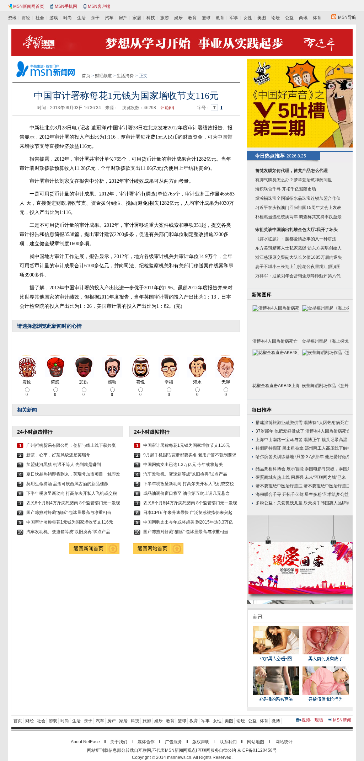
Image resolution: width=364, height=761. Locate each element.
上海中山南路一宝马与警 (279, 439)
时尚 (67, 17)
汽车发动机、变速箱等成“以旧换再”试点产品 (68, 531)
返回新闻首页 (88, 548)
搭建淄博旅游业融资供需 (279, 422)
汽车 (109, 17)
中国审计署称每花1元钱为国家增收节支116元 (69, 522)
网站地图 (255, 741)
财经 (26, 17)
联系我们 (228, 741)
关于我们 (118, 741)
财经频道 (103, 75)
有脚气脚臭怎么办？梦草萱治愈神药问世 (293, 179)
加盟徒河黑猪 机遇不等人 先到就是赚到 (63, 464)
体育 (317, 17)
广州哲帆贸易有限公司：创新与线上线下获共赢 (71, 445)
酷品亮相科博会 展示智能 (280, 468)
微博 (276, 720)
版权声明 (200, 741)
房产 (123, 17)
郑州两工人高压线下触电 (328, 448)
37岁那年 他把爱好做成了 (280, 431)
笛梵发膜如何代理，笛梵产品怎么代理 (291, 170)
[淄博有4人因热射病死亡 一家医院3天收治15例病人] (275, 320)
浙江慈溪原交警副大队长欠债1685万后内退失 (298, 257)
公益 (289, 17)
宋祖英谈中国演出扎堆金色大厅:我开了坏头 (296, 229)
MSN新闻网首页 (28, 6)
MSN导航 (347, 17)
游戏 (53, 17)
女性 (247, 17)
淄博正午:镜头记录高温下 (328, 439)
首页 (86, 75)
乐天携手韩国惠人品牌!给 (328, 502)
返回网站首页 (152, 548)
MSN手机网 (66, 6)
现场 (319, 720)
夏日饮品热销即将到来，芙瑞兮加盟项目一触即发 (73, 474)
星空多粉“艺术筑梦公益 (327, 494)
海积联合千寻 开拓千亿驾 (280, 494)
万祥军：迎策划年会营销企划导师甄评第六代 (298, 275)
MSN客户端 (99, 6)
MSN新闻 (342, 720)
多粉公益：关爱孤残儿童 (279, 502)
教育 (192, 17)
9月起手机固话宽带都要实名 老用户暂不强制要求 (189, 454)
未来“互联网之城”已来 (325, 477)
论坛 (275, 17)
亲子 (95, 17)
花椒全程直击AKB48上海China (275, 385)
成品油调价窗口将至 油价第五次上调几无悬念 (186, 493)
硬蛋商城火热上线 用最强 (280, 477)
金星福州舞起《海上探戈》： (325, 341)
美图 (261, 17)
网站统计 (284, 741)
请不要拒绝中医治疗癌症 (279, 485)
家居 (137, 17)
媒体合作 (146, 741)
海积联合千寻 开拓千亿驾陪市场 (285, 189)
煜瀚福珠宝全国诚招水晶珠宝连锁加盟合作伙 (298, 198)
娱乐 (178, 17)
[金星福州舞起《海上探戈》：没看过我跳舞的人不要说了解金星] (325, 320)
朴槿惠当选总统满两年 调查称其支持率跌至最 (298, 216)
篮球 (206, 17)
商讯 (303, 17)
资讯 (12, 17)
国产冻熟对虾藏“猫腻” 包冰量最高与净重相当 (68, 512)
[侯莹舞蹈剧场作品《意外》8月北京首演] (325, 364)
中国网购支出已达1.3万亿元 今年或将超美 (183, 464)
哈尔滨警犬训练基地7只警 (280, 456)
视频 (305, 720)
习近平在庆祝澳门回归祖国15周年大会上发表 (298, 207)
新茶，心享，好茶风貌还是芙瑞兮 (58, 454)
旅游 (164, 17)
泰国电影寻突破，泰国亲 (328, 468)
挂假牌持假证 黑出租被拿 (280, 448)
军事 (234, 17)
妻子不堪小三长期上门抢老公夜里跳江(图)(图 (298, 266)
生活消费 (125, 75)
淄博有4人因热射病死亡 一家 (275, 341)
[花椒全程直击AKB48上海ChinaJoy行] (275, 364)
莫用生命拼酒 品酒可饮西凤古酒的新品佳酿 (67, 483)
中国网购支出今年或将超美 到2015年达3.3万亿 (188, 522)
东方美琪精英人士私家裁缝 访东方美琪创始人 (298, 248)
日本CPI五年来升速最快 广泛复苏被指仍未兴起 (187, 512)
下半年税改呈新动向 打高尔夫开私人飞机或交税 (71, 493)
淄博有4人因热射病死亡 (326, 422)
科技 (150, 17)
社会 (40, 17)
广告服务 (173, 741)
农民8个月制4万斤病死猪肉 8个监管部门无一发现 (73, 502)
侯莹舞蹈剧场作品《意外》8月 (325, 385)
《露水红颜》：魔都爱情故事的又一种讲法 (295, 238)
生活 (81, 17)
